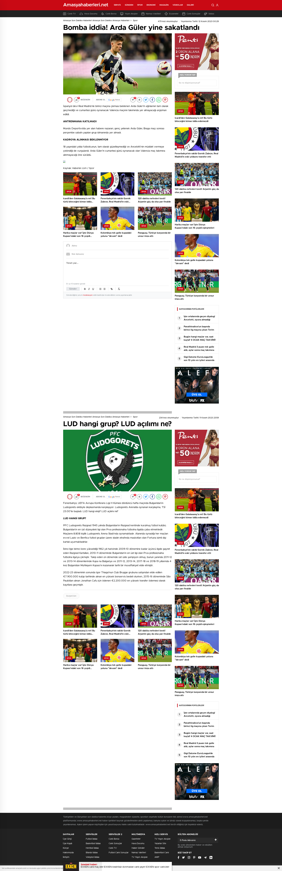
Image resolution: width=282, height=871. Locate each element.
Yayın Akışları (131, 14)
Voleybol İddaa (92, 857)
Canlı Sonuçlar (193, 14)
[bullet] (104, 289)
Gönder (73, 289)
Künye (66, 848)
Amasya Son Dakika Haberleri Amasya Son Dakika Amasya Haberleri (96, 21)
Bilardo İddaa (92, 853)
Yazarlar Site (160, 844)
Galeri (190, 5)
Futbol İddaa (91, 839)
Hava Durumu (90, 14)
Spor (139, 5)
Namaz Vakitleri (153, 14)
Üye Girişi (67, 839)
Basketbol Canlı (162, 853)
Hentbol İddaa (92, 848)
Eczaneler (173, 14)
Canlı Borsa (111, 14)
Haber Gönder (138, 848)
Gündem (129, 5)
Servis (117, 5)
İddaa (211, 14)
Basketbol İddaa (93, 844)
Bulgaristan (71, 596)
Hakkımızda (68, 853)
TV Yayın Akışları (140, 857)
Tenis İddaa (160, 848)
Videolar (178, 5)
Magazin (164, 5)
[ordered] (100, 289)
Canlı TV (72, 14)
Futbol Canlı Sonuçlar (119, 853)
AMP (157, 857)
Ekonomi (151, 5)
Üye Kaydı (67, 844)
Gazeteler (136, 839)
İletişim (66, 857)
